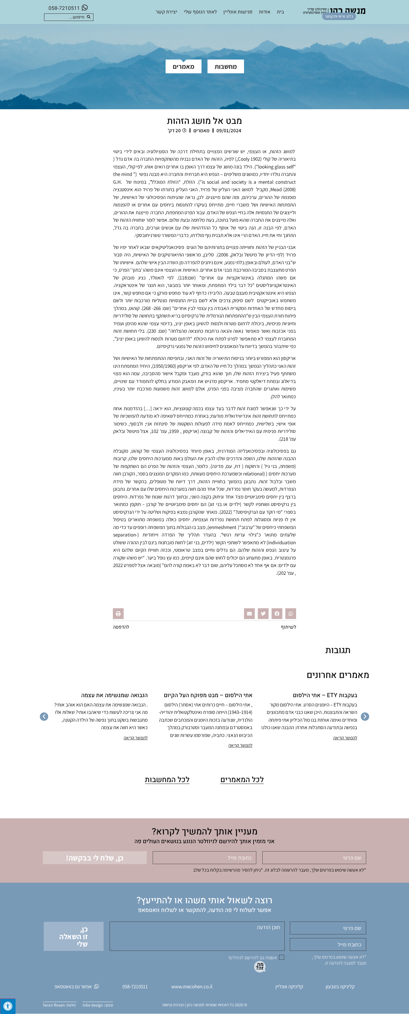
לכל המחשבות (167, 779)
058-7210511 (64, 8)
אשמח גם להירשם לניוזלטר (252, 957)
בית (280, 12)
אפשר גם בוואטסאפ (73, 986)
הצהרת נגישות (173, 1004)
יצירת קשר (166, 12)
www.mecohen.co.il (191, 986)
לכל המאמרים (242, 779)
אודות (264, 12)
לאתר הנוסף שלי (200, 12)
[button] (290, 613)
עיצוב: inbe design (98, 1005)
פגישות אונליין (237, 12)
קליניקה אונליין (289, 986)
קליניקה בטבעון (340, 986)
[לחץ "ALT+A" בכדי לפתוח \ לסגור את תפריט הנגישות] (8, 1006)
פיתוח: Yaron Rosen (60, 1005)
